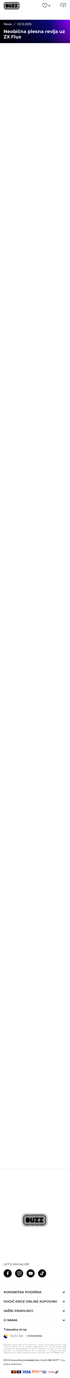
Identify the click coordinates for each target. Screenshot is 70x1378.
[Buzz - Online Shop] (12, 6)
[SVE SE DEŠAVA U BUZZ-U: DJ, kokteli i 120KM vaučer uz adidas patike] (35, 1037)
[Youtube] (31, 1273)
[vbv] (44, 1371)
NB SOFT (53, 1360)
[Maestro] (19, 1371)
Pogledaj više (35, 18)
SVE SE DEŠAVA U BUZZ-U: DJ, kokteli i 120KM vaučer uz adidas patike (35, 1074)
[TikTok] (42, 1273)
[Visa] (26, 1371)
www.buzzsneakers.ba (25, 1360)
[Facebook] (8, 1273)
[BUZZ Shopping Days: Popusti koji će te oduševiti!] (35, 963)
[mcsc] (36, 1371)
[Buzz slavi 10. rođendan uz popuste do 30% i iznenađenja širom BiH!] (35, 1111)
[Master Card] (13, 1371)
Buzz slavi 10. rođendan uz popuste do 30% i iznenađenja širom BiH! (35, 1148)
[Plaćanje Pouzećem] (57, 1371)
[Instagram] (19, 1273)
